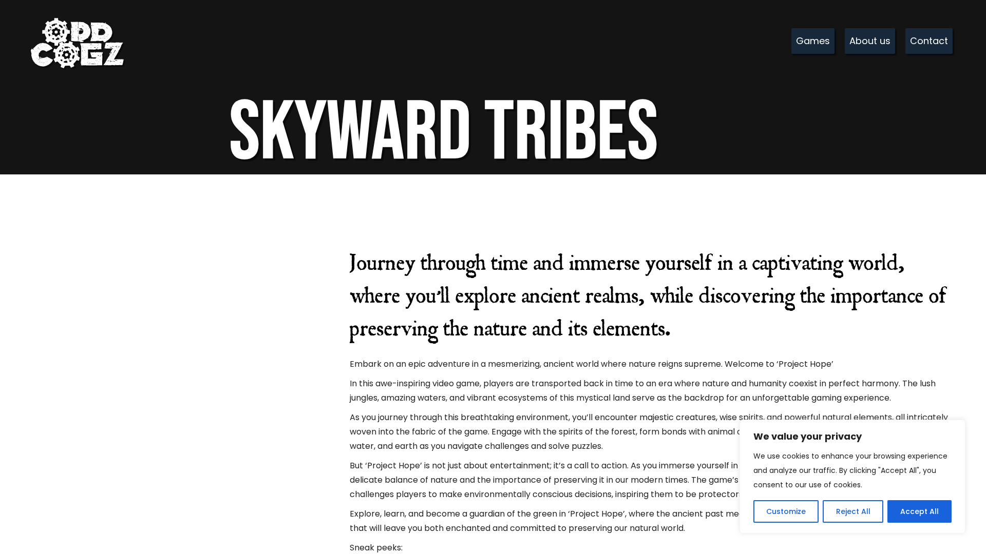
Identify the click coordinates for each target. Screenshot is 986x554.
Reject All (853, 511)
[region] (852, 476)
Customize (786, 511)
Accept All (919, 511)
